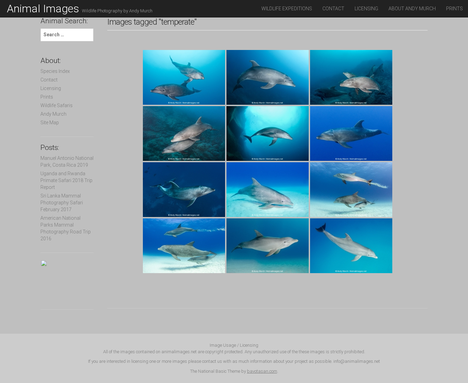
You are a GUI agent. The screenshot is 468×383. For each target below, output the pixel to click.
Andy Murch (53, 114)
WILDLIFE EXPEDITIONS (286, 8)
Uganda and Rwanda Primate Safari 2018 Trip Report (66, 180)
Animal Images (79, 8)
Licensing (366, 8)
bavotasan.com (262, 371)
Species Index (55, 71)
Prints (454, 8)
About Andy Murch (412, 8)
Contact (333, 8)
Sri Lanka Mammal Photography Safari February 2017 (61, 202)
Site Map (49, 122)
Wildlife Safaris (56, 105)
